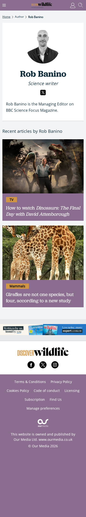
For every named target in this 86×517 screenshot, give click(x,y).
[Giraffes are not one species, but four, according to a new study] (43, 253)
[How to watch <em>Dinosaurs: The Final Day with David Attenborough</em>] (43, 166)
